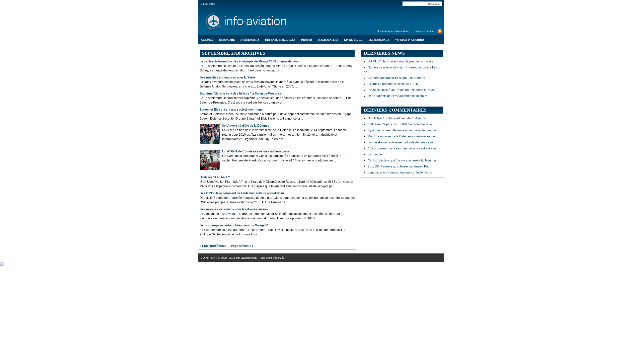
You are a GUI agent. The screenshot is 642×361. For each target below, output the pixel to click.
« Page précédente (213, 246)
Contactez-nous (424, 30)
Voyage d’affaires (409, 39)
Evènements (249, 39)
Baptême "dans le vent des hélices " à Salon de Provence (241, 93)
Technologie (378, 39)
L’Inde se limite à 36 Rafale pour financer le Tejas (401, 90)
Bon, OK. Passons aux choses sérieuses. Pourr (400, 166)
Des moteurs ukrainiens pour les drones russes (234, 209)
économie (227, 39)
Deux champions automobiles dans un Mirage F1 (234, 225)
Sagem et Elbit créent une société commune (231, 109)
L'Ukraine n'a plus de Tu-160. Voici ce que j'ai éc (400, 124)
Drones (306, 39)
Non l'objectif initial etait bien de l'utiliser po (397, 118)
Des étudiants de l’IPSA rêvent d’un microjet (397, 96)
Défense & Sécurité (280, 39)
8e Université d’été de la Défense (245, 125)
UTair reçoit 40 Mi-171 (215, 177)
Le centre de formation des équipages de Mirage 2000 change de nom (249, 61)
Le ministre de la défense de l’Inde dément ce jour (402, 142)
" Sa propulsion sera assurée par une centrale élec (402, 148)
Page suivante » (242, 246)
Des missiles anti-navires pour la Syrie (227, 77)
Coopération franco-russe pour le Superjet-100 (399, 78)
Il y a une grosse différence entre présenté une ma (402, 130)
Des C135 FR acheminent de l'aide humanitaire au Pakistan (242, 193)
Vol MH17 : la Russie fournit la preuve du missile (400, 61)
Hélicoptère (328, 39)
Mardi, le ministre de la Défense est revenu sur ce (401, 136)
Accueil (207, 39)
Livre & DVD (353, 39)
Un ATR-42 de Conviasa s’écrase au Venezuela (255, 151)
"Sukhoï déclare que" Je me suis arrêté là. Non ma (402, 160)
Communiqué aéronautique (394, 30)
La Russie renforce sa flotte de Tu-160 (394, 84)
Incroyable (375, 154)
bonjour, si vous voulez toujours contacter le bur (400, 172)
